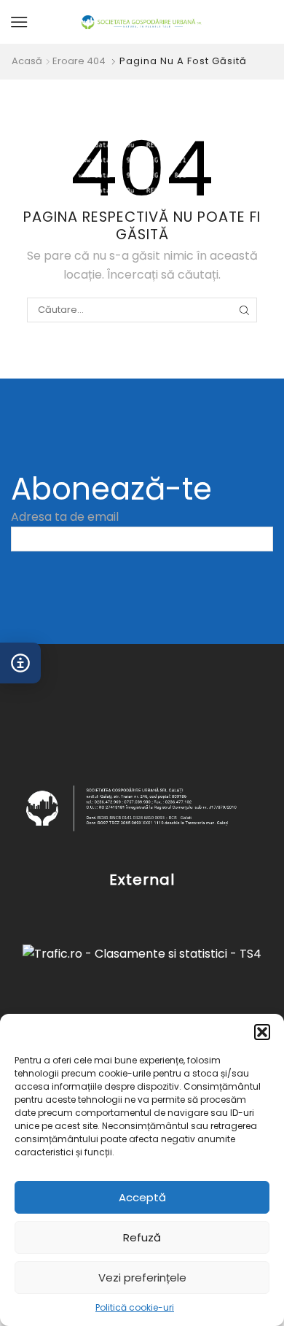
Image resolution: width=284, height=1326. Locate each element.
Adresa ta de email (65, 516)
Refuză (142, 1237)
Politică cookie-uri (134, 1307)
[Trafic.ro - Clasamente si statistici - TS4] (142, 953)
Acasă (27, 61)
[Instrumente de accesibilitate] (20, 663)
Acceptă (142, 1197)
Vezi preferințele (142, 1277)
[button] (262, 1032)
